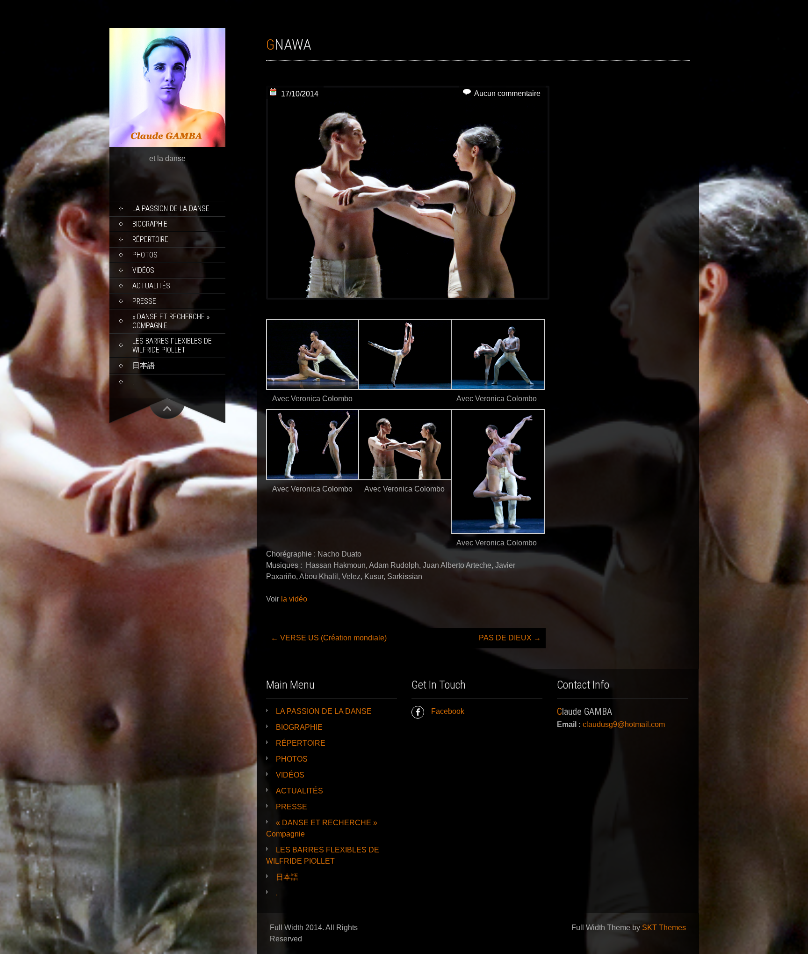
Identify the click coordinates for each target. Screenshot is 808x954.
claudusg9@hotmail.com (624, 724)
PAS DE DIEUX (510, 638)
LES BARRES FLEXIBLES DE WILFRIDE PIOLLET (172, 345)
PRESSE (144, 301)
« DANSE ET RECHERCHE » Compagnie (170, 321)
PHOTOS (145, 254)
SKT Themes (664, 928)
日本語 (143, 365)
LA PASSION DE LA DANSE (170, 208)
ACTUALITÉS (151, 285)
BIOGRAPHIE (149, 224)
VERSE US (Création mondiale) (329, 638)
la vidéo (294, 599)
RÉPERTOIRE (150, 239)
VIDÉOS (143, 270)
